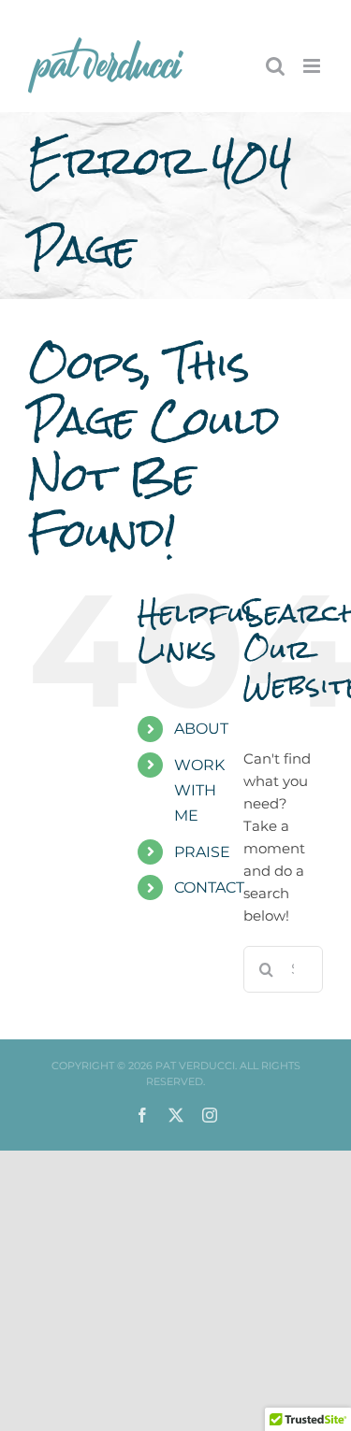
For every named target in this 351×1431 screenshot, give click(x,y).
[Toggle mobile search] (275, 66)
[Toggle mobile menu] (313, 66)
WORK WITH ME (199, 790)
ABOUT (201, 728)
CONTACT (209, 887)
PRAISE (202, 852)
